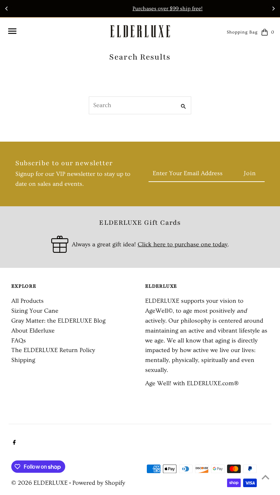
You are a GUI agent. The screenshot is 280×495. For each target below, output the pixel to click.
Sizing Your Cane (34, 310)
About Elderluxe (33, 330)
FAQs (18, 340)
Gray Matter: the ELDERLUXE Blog (58, 320)
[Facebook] (13, 443)
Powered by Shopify (98, 482)
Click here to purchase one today (182, 244)
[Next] (273, 8)
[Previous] (7, 8)
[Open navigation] (56, 31)
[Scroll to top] (265, 477)
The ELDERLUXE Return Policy (53, 350)
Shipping (23, 360)
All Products (27, 300)
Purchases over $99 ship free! (143, 8)
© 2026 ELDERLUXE (40, 482)
